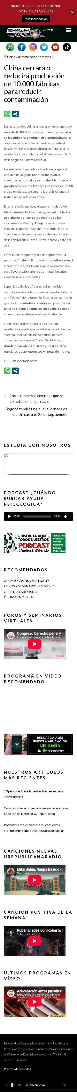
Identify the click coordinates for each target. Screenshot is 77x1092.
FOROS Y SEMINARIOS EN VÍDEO (29, 586)
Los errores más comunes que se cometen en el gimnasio (37, 398)
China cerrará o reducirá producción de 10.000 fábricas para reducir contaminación (34, 83)
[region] (38, 465)
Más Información (36, 19)
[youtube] (55, 47)
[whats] (10, 47)
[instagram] (33, 47)
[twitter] (44, 47)
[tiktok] (66, 47)
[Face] (21, 47)
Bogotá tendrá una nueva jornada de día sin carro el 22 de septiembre (36, 412)
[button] (38, 463)
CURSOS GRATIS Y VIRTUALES (26, 580)
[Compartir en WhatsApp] (7, 114)
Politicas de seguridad (17, 1069)
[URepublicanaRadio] (24, 36)
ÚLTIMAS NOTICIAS (19, 597)
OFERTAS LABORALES (20, 591)
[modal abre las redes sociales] (15, 114)
